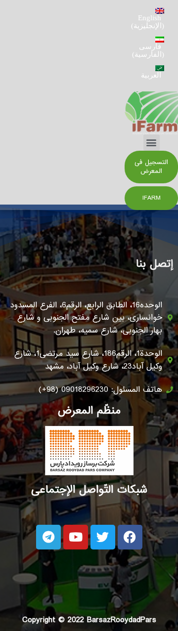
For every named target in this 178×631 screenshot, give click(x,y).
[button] (151, 142)
